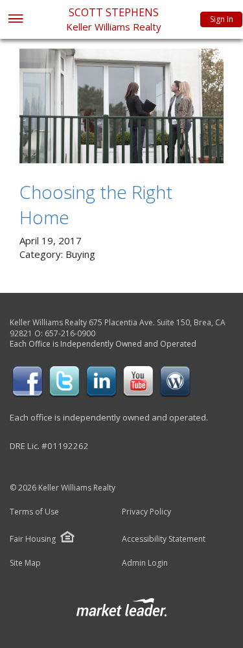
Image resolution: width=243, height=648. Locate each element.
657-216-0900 (70, 333)
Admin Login (145, 563)
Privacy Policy (146, 512)
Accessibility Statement (163, 539)
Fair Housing (33, 538)
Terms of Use (34, 512)
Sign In (221, 19)
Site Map (25, 563)
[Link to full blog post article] (121, 106)
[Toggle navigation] (15, 19)
